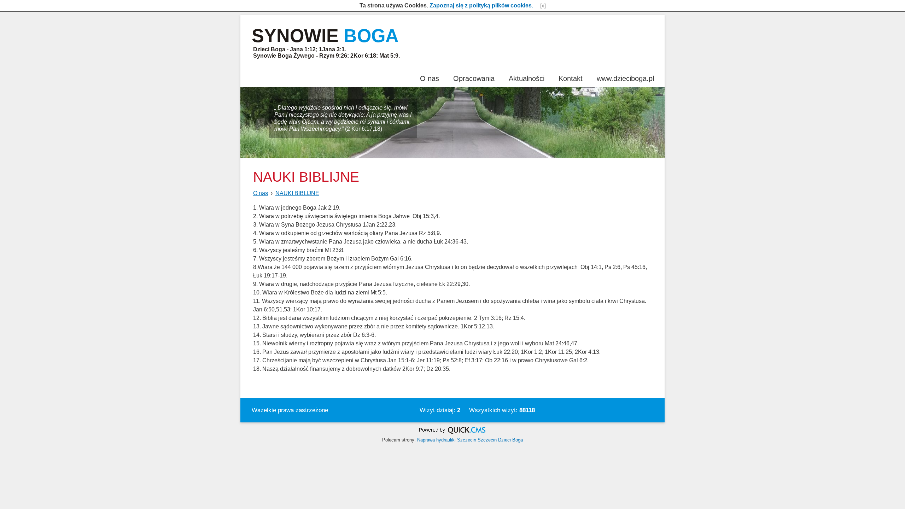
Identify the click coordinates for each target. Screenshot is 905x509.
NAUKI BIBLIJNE (297, 193)
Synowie (325, 35)
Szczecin (487, 440)
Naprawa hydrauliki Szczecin (446, 440)
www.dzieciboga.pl (625, 78)
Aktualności (526, 78)
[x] (543, 5)
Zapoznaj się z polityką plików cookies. (481, 5)
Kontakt (571, 78)
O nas (429, 78)
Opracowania (474, 78)
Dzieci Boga (510, 440)
